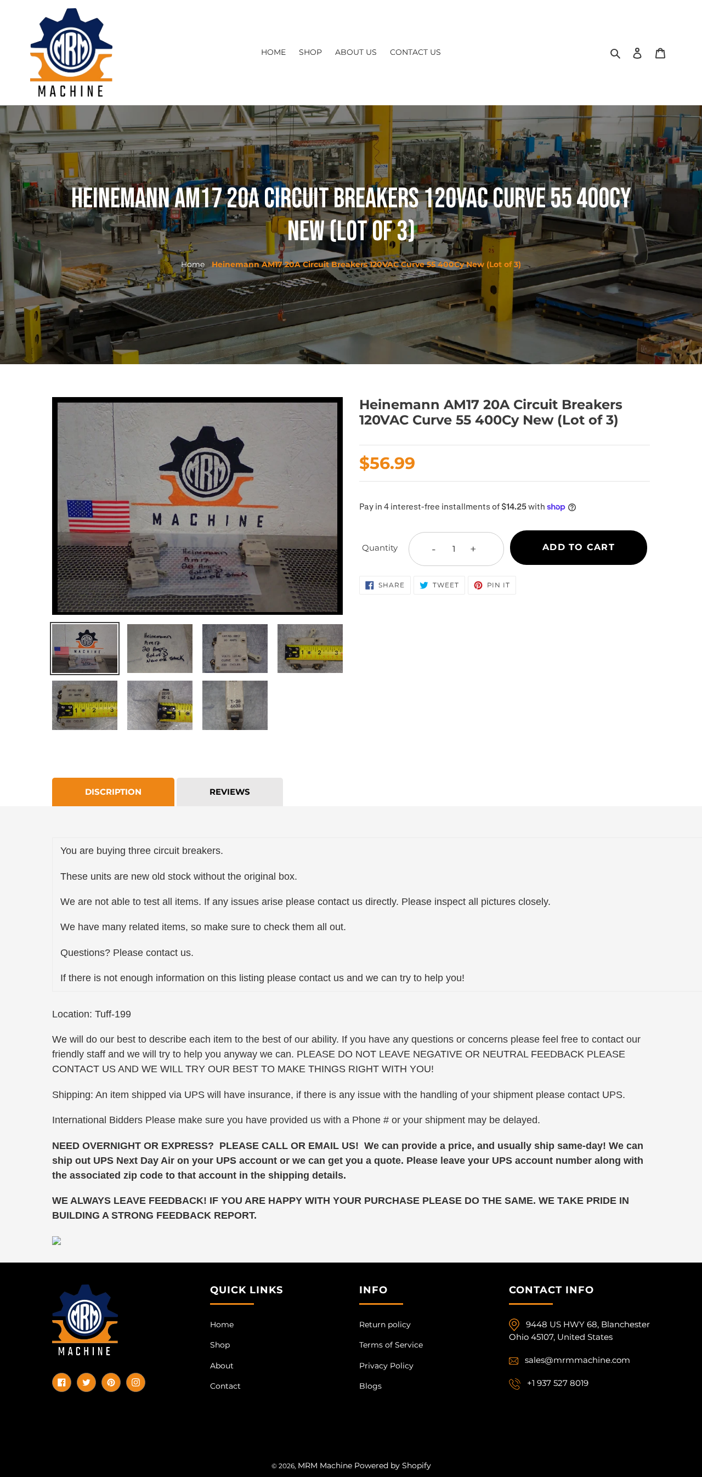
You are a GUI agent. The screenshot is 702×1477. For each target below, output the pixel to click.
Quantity (380, 547)
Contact (225, 1386)
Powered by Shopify (392, 1465)
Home (193, 264)
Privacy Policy (386, 1366)
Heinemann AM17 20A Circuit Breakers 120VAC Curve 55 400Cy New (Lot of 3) (366, 264)
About (222, 1366)
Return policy (385, 1324)
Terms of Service (391, 1345)
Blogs (370, 1386)
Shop (220, 1345)
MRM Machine (325, 1465)
